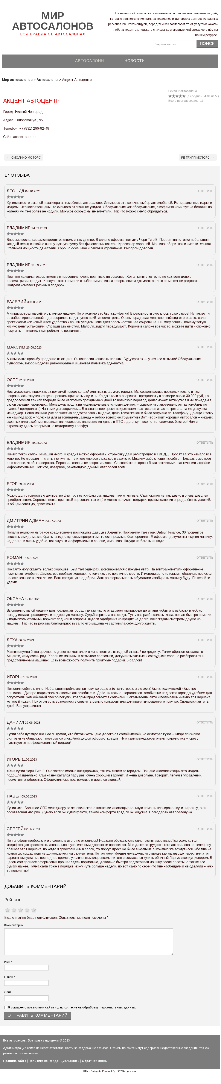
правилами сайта (40, 1007)
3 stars (21, 910)
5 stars (34, 910)
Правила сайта (14, 1061)
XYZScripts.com (127, 1071)
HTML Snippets (92, 1071)
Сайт (7, 992)
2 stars (14, 910)
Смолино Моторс (23, 157)
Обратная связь (94, 1061)
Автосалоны (89, 61)
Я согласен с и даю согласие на (71, 1007)
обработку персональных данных (109, 1007)
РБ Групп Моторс (198, 157)
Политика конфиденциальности (54, 1061)
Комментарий (13, 925)
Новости (135, 61)
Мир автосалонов (52, 21)
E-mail (9, 977)
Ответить (205, 191)
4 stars (27, 910)
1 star (7, 910)
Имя (8, 961)
